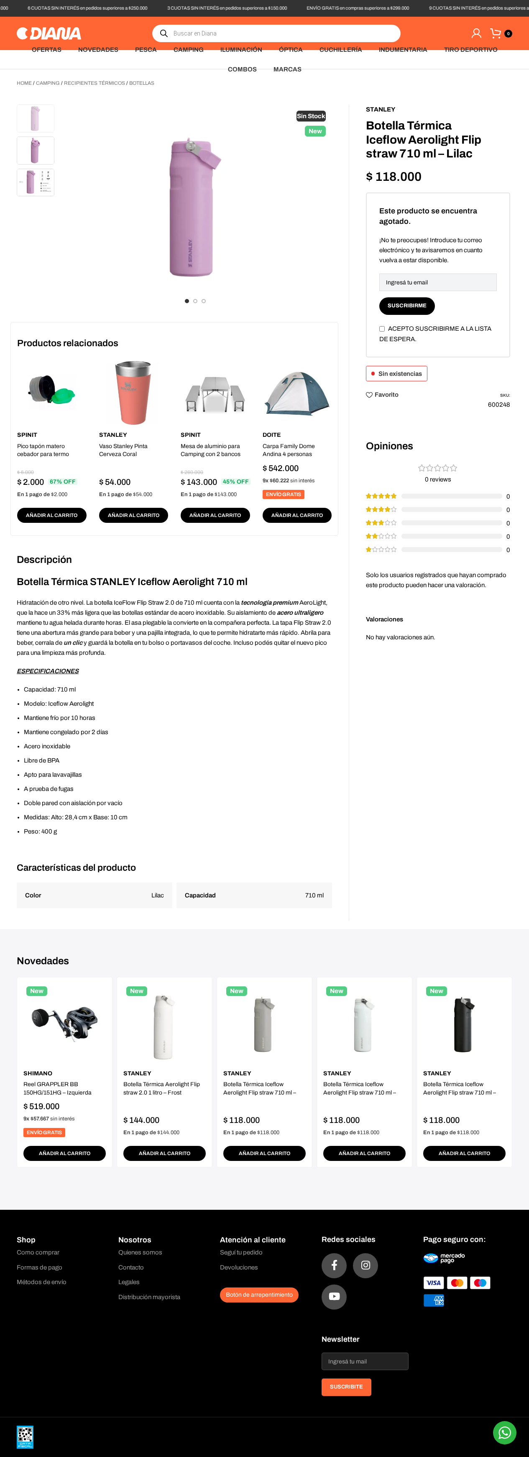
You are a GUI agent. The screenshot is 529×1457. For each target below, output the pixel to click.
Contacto (131, 1267)
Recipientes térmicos (94, 83)
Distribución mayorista (149, 1297)
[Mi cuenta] (476, 33)
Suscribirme (407, 306)
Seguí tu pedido (241, 1252)
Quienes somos (140, 1252)
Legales (129, 1282)
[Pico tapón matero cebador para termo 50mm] (52, 393)
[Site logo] (49, 33)
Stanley (113, 435)
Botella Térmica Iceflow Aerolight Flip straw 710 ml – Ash (259, 1092)
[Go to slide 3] (204, 301)
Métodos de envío (41, 1282)
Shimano (37, 1073)
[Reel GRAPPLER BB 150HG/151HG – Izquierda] (64, 1024)
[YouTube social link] (334, 1297)
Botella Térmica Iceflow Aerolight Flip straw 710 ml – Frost (359, 1092)
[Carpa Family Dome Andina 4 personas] (297, 393)
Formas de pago (39, 1267)
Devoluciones (239, 1267)
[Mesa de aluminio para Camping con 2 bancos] (215, 393)
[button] (52, 515)
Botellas (141, 83)
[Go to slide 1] (187, 301)
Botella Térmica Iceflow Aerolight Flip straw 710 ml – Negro (459, 1092)
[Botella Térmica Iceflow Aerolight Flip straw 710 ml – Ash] (264, 1024)
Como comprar (38, 1252)
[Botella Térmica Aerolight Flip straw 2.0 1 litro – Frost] (164, 1024)
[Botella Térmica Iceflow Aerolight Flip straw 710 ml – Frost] (364, 1024)
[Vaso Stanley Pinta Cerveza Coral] (134, 393)
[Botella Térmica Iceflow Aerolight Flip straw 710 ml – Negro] (464, 1024)
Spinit (27, 435)
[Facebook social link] (334, 1265)
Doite (272, 435)
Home (24, 83)
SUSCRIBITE (346, 1387)
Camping (48, 83)
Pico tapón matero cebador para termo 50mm (43, 454)
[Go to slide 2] (195, 301)
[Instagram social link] (365, 1265)
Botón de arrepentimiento (259, 1295)
